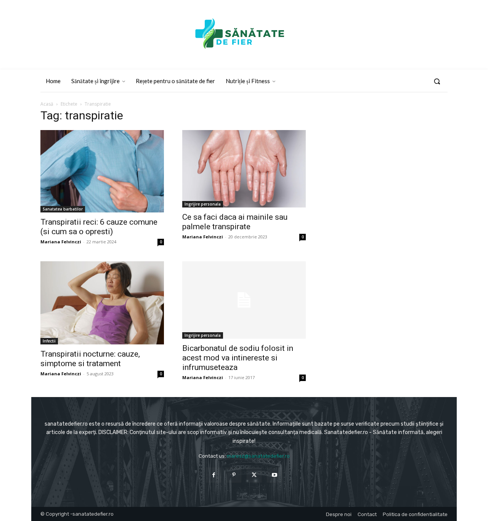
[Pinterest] (233, 475)
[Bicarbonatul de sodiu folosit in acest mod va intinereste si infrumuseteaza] (244, 300)
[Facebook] (213, 475)
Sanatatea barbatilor (63, 209)
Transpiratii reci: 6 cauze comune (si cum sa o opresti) (98, 226)
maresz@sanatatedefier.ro (258, 456)
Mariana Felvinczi (60, 241)
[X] (254, 475)
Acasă (46, 104)
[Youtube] (274, 475)
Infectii (49, 341)
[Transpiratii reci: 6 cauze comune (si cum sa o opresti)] (102, 171)
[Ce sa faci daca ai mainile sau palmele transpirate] (244, 168)
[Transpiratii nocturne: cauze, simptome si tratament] (102, 302)
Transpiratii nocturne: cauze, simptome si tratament (90, 358)
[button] (437, 81)
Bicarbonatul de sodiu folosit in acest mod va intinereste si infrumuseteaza (237, 358)
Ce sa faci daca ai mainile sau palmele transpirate (234, 221)
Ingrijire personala (203, 204)
